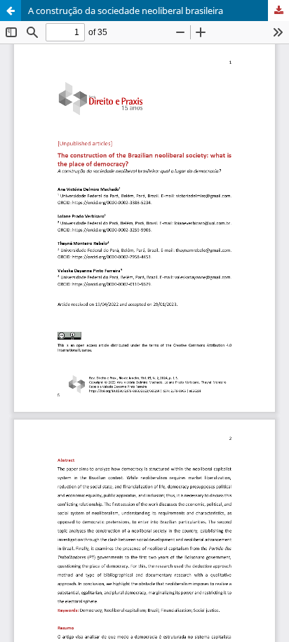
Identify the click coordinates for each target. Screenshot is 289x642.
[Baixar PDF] (278, 10)
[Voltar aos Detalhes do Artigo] (10, 10)
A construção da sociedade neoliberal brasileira (125, 10)
